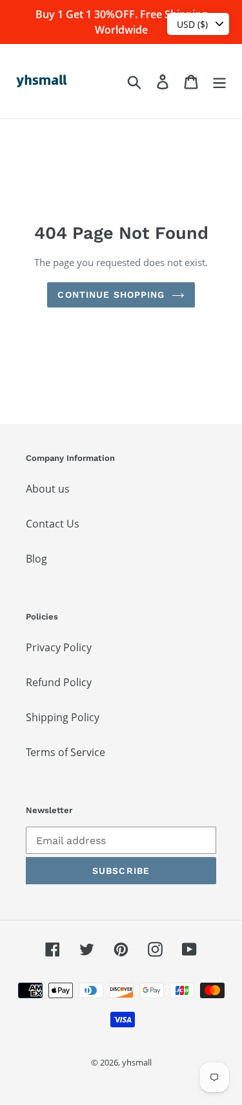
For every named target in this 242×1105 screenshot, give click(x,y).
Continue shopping (111, 294)
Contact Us (52, 524)
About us (48, 489)
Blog (36, 559)
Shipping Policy (62, 717)
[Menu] (219, 81)
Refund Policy (59, 682)
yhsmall (137, 1062)
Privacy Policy (59, 647)
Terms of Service (65, 752)
